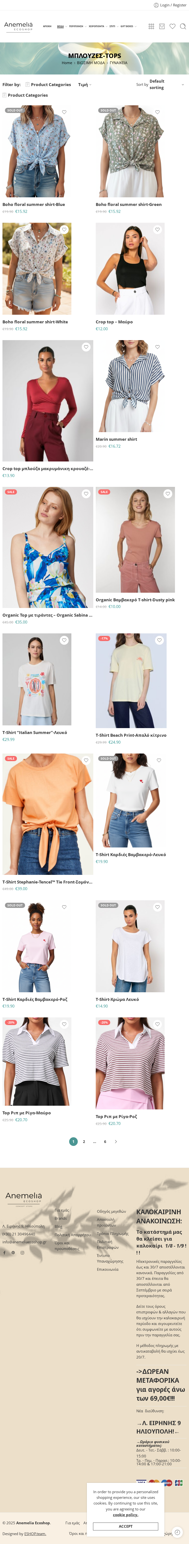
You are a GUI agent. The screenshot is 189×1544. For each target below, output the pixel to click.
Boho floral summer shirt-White (35, 322)
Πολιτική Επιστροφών (108, 1244)
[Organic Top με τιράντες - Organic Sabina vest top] (47, 547)
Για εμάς (62, 1210)
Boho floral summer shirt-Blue (33, 204)
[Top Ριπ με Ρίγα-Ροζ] (130, 1063)
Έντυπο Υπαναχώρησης (110, 1258)
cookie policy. (125, 1514)
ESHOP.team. (35, 1533)
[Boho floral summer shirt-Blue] (36, 151)
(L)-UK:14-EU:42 (16, 867)
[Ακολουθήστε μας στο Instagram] (22, 1252)
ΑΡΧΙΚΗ (47, 26)
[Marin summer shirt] (130, 386)
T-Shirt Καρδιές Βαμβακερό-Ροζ (34, 999)
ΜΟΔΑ (60, 26)
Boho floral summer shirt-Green (129, 204)
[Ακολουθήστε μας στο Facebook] (4, 1253)
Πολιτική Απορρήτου (73, 1234)
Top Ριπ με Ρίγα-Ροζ (116, 1116)
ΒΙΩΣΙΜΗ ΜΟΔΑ (91, 62)
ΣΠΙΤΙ (112, 26)
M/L (109, 300)
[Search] (183, 26)
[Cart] (161, 26)
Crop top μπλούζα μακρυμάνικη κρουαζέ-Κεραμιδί (47, 468)
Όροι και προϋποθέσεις (67, 1246)
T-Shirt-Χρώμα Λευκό (117, 999)
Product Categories (51, 84)
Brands (61, 1218)
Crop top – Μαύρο (114, 322)
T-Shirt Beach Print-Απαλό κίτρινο (131, 735)
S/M (109, 308)
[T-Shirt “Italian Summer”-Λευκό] (36, 679)
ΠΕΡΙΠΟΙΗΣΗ (76, 26)
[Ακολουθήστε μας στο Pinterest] (13, 1253)
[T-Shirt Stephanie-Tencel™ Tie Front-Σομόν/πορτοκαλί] (47, 814)
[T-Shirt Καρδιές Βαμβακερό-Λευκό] (131, 800)
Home (67, 62)
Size (99, 293)
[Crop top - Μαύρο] (130, 269)
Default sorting (157, 84)
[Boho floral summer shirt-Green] (130, 151)
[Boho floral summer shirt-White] (36, 269)
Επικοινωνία (107, 1269)
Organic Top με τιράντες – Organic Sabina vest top (47, 615)
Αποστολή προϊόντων (106, 1222)
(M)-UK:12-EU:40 (15, 601)
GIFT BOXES (127, 26)
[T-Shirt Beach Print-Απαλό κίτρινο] (131, 680)
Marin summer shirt (116, 439)
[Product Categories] (151, 26)
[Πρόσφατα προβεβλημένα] (177, 1532)
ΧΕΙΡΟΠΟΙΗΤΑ (96, 26)
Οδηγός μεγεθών (111, 1211)
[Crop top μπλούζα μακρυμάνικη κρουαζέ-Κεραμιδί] (47, 400)
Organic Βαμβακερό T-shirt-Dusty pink (135, 600)
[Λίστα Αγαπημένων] (64, 112)
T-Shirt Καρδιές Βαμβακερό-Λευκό (131, 854)
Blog (58, 1226)
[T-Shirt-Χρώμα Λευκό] (130, 946)
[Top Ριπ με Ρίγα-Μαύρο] (36, 1061)
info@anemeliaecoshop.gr (24, 1242)
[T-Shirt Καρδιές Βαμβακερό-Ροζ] (36, 946)
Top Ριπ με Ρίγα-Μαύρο (26, 1113)
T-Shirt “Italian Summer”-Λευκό (34, 732)
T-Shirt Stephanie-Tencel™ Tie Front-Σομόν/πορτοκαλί (47, 882)
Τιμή (83, 84)
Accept (126, 1526)
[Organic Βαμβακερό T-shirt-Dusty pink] (135, 540)
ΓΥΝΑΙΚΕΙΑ (118, 62)
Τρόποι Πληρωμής (112, 1233)
